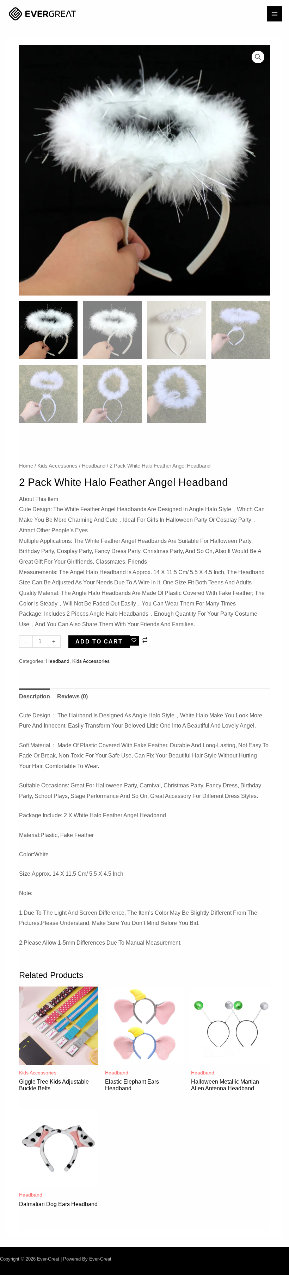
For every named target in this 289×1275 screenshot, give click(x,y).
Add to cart (99, 642)
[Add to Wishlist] (134, 641)
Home (26, 466)
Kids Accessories (57, 466)
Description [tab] (34, 696)
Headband (93, 466)
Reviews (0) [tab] (72, 696)
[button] (258, 57)
